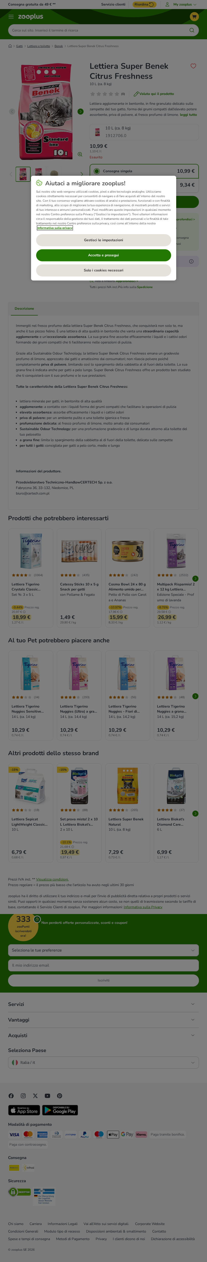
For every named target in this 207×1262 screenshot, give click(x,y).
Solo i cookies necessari (103, 270)
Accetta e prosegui (103, 255)
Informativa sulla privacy (54, 228)
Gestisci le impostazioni (103, 240)
